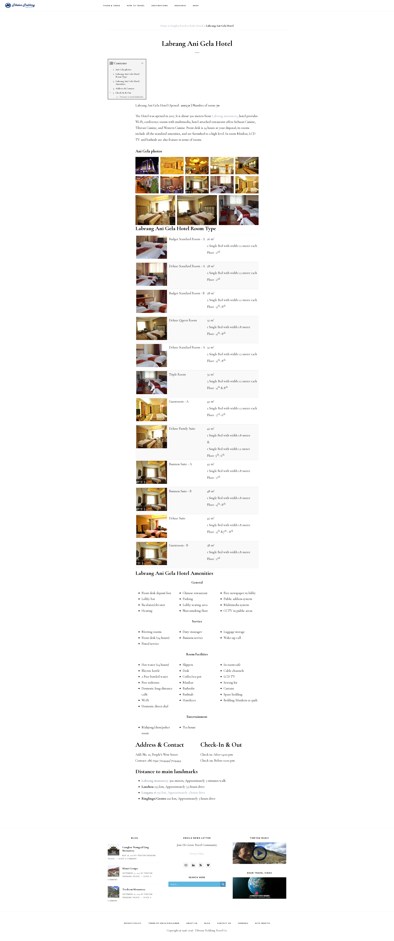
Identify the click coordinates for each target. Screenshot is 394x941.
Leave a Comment (128, 859)
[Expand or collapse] (142, 63)
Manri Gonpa (130, 868)
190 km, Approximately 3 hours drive (173, 793)
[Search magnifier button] (223, 884)
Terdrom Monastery (133, 889)
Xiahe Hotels (196, 25)
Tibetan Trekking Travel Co (20, 5)
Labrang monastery (225, 116)
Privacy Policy (197, 853)
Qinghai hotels (178, 25)
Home (164, 25)
